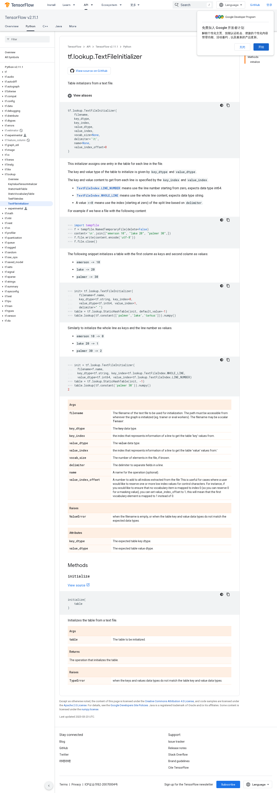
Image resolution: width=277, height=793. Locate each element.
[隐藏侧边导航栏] (49, 786)
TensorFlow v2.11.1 (21, 17)
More (72, 26)
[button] (26, 72)
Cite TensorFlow (178, 767)
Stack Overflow (178, 754)
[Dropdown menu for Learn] (75, 5)
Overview (11, 26)
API (86, 5)
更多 (133, 5)
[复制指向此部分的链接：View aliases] (96, 95)
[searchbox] (27, 39)
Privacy (76, 784)
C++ (45, 26)
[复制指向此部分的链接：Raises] (82, 508)
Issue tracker (176, 741)
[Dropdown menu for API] (93, 5)
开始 (261, 47)
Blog (62, 741)
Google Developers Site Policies (129, 705)
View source (76, 585)
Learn (66, 5)
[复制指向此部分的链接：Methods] (92, 565)
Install (51, 5)
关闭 (242, 47)
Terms (63, 784)
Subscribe (228, 784)
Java (58, 26)
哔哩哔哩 (65, 761)
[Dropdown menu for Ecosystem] (122, 5)
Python (30, 26)
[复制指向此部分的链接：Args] (80, 404)
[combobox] (193, 5)
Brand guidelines (179, 761)
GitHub (255, 5)
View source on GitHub (91, 71)
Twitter (64, 754)
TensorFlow (74, 46)
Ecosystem (109, 5)
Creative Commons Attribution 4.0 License (169, 701)
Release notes (177, 748)
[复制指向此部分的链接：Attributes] (86, 533)
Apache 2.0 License (75, 705)
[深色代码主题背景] (221, 105)
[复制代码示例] (228, 105)
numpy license (90, 709)
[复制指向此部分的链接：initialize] (94, 576)
